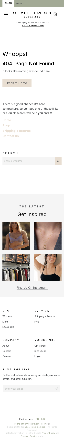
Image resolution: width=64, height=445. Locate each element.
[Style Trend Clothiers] (32, 14)
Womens (7, 316)
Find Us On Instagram (32, 287)
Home (6, 120)
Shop (6, 125)
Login (37, 356)
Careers (6, 356)
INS (43, 419)
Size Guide (40, 351)
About (5, 345)
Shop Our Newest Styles (33, 25)
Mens (5, 321)
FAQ (36, 321)
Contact (6, 351)
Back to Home (17, 83)
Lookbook (8, 326)
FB (37, 419)
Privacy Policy (39, 424)
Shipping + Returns (16, 130)
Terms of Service (22, 424)
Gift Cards (40, 345)
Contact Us (10, 136)
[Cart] (57, 14)
